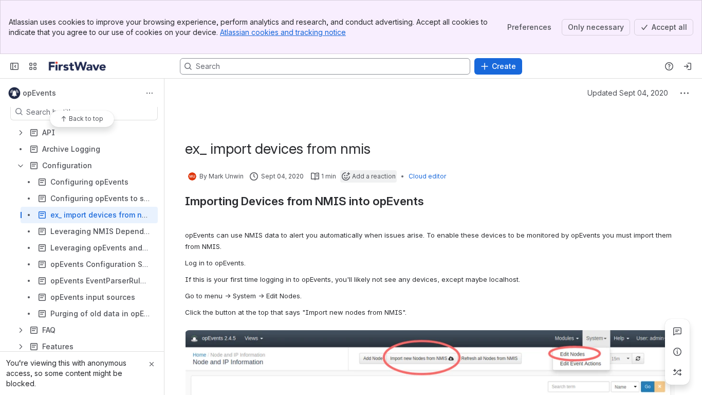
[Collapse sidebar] (14, 66)
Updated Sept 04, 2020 (627, 92)
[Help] (669, 66)
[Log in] (687, 66)
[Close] (151, 364)
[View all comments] (677, 331)
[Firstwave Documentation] (77, 66)
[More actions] (149, 93)
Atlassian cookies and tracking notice (283, 32)
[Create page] (677, 372)
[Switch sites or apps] (33, 66)
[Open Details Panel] (677, 352)
